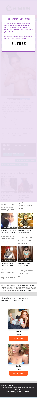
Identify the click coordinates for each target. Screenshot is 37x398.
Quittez (18, 48)
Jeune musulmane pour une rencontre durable (8, 231)
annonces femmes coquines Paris (18, 286)
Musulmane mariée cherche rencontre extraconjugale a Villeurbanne (7, 266)
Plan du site (18, 392)
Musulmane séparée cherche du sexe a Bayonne (24, 265)
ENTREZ (18, 43)
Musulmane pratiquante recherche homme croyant (25, 232)
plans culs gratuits (26, 290)
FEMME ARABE (6, 386)
